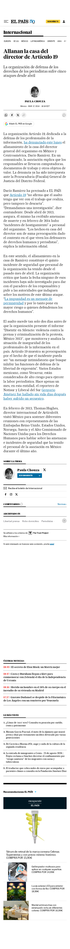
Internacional (17, 32)
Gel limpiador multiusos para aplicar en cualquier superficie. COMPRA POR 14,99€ (47, 869)
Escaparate (35, 803)
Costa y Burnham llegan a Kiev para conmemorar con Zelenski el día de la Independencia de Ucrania (34, 677)
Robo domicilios (30, 521)
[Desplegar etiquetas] (64, 520)
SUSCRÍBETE (53, 21)
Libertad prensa (11, 521)
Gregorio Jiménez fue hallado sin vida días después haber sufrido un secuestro (34, 394)
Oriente (51, 41)
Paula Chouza (35, 101)
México (24, 41)
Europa (7, 41)
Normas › (62, 504)
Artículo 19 (18, 195)
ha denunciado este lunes (43, 142)
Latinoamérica (38, 41)
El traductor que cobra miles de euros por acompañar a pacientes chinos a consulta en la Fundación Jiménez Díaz (36, 769)
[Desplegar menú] (6, 21)
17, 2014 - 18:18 (38, 106)
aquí (52, 544)
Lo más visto (11, 715)
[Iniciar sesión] (64, 21)
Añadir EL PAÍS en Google (20, 124)
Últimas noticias (13, 661)
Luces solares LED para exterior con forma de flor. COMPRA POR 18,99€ (48, 888)
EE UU (16, 41)
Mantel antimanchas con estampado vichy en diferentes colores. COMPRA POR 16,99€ (47, 908)
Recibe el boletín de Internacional (25, 488)
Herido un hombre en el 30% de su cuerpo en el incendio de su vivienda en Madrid (34, 689)
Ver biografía (26, 475)
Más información (10, 536)
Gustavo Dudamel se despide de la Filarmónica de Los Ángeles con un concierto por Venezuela (34, 699)
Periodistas (47, 521)
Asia (59, 41)
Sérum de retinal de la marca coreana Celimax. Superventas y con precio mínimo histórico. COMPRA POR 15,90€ (33, 854)
